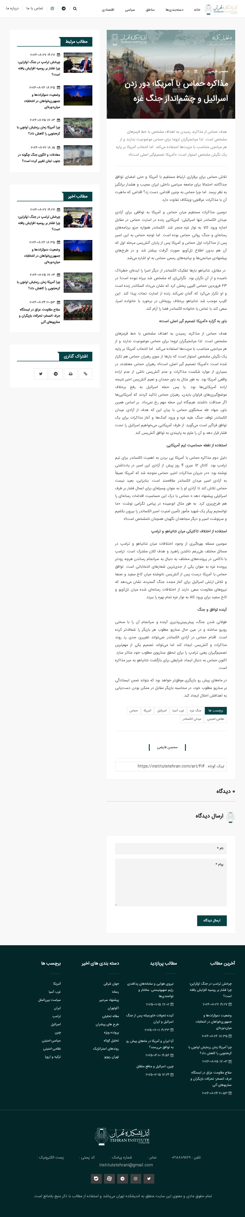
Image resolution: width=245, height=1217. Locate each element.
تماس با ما (34, 8)
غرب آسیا (178, 710)
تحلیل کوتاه (111, 1041)
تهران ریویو (111, 1057)
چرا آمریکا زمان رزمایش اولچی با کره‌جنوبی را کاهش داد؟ (38, 131)
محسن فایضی (218, 71)
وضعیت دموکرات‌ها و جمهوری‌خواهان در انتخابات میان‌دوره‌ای (42, 101)
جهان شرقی (111, 984)
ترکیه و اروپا (53, 1057)
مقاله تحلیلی (110, 1016)
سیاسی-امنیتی (51, 1041)
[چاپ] (71, 373)
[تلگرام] (56, 373)
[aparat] (109, 1179)
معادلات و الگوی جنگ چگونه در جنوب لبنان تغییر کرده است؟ (39, 158)
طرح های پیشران (107, 1024)
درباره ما (12, 8)
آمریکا (147, 710)
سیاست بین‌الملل (49, 1000)
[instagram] (52, 8)
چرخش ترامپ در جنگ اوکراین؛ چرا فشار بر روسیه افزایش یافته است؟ (39, 68)
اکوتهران (113, 1008)
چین (58, 1033)
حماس (133, 710)
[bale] (96, 1179)
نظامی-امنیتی (215, 719)
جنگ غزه (195, 710)
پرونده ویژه (111, 1033)
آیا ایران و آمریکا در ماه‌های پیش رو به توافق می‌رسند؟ (149, 1044)
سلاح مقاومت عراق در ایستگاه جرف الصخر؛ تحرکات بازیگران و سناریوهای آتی (39, 316)
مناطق (150, 10)
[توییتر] (41, 373)
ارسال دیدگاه (212, 920)
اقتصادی (108, 10)
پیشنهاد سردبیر (109, 1000)
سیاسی (130, 10)
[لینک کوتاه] (85, 373)
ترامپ (56, 1016)
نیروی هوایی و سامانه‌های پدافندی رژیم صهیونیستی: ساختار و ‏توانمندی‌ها (150, 990)
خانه (197, 10)
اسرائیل (162, 710)
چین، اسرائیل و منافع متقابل (154, 1066)
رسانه (115, 992)
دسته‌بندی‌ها (174, 10)
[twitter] (149, 1179)
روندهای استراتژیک (106, 1049)
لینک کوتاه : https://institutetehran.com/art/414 (181, 766)
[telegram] (64, 8)
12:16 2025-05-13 (178, 71)
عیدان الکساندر (192, 719)
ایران (57, 1008)
